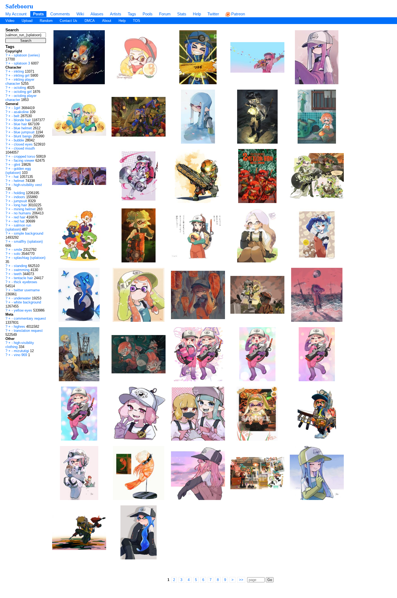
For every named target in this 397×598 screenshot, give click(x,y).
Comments (60, 14)
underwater (23, 298)
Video (9, 21)
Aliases (96, 14)
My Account (15, 14)
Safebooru (19, 6)
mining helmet (25, 209)
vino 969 (21, 355)
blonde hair (23, 120)
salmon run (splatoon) (18, 227)
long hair (21, 205)
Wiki (80, 14)
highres (20, 327)
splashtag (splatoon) (29, 258)
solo (17, 254)
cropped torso (25, 156)
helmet (19, 181)
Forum (165, 14)
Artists (115, 14)
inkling (19, 71)
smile (18, 250)
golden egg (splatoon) (18, 171)
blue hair (21, 124)
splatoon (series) (27, 55)
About (106, 21)
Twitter (213, 14)
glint (17, 165)
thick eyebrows (25, 282)
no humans (23, 213)
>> (241, 580)
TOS (136, 21)
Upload (27, 21)
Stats (181, 14)
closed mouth (24, 148)
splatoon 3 (22, 63)
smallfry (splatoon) (28, 241)
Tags (132, 14)
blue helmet (23, 128)
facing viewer (24, 160)
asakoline (22, 112)
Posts (38, 14)
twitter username (27, 290)
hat (17, 177)
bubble (19, 140)
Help (197, 14)
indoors (20, 197)
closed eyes (24, 144)
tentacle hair (24, 278)
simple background (28, 233)
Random (46, 21)
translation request (28, 331)
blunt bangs (23, 136)
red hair (20, 217)
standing (21, 266)
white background (27, 302)
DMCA (90, 21)
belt (17, 116)
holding (20, 193)
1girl (17, 108)
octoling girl (23, 92)
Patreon (237, 14)
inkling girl (22, 75)
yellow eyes (23, 310)
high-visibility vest (28, 185)
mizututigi (22, 351)
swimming (22, 270)
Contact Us (68, 21)
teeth (18, 274)
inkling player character (19, 81)
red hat (20, 221)
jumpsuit (21, 201)
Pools (148, 14)
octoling (20, 88)
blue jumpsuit (25, 132)
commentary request (30, 318)
